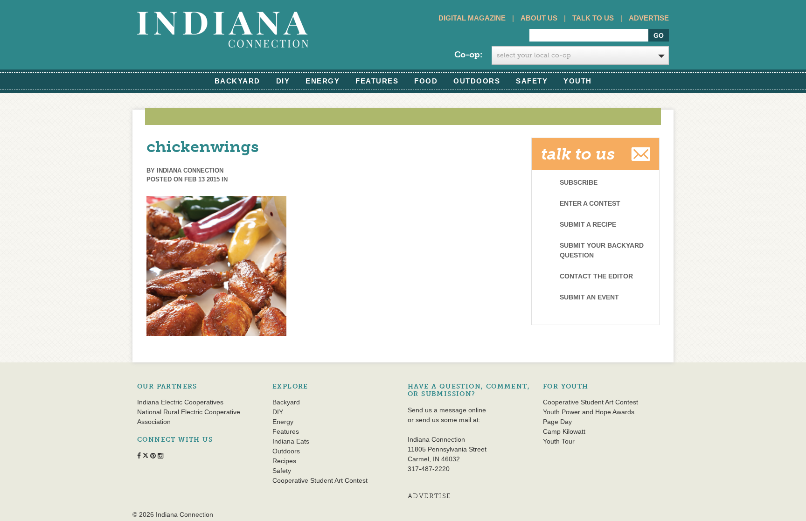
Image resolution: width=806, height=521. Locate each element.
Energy (323, 81)
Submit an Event (589, 297)
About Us (539, 18)
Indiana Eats (290, 441)
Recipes (284, 461)
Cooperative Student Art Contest (320, 480)
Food (426, 81)
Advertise (649, 18)
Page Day (557, 421)
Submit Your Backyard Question (602, 250)
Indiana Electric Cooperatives (180, 402)
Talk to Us (593, 18)
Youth (577, 81)
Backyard (237, 81)
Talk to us (578, 154)
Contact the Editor (596, 276)
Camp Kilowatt (564, 431)
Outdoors (476, 81)
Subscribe (579, 182)
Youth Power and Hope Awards (588, 412)
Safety (532, 81)
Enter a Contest (590, 203)
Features (376, 81)
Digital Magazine (472, 18)
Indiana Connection (190, 170)
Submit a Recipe (588, 224)
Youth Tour (559, 441)
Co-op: (468, 54)
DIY (283, 81)
